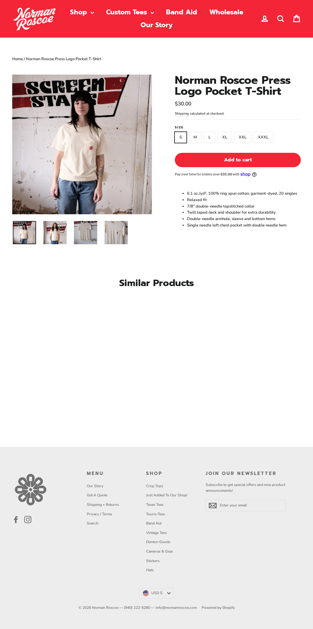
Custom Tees (127, 12)
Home (17, 59)
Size (179, 127)
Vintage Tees (156, 532)
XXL (242, 137)
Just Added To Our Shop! (166, 495)
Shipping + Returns (103, 504)
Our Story (157, 25)
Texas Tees (155, 504)
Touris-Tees (155, 514)
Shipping (182, 113)
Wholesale (226, 12)
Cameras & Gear (159, 551)
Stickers (153, 560)
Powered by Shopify (218, 607)
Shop (79, 12)
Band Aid (181, 12)
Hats (150, 570)
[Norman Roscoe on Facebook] (16, 519)
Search (92, 523)
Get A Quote (97, 495)
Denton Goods (158, 541)
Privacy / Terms (99, 514)
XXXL (263, 137)
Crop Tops (154, 486)
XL (224, 137)
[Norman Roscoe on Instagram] (27, 519)
